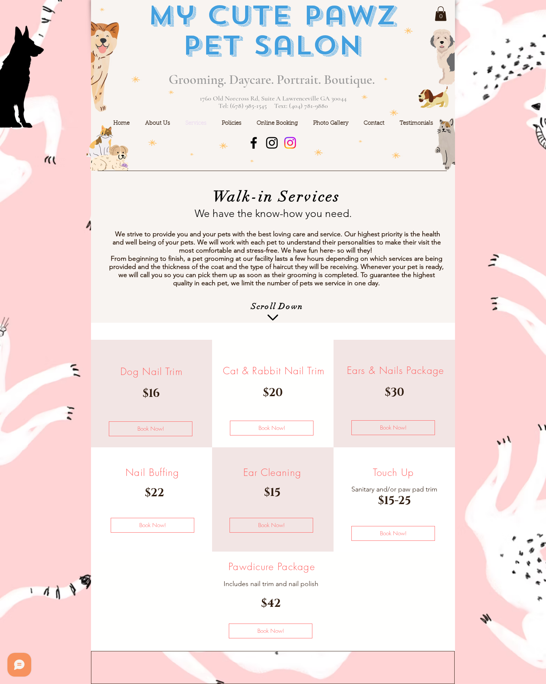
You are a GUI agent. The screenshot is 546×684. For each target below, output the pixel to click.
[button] (441, 13)
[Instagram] (272, 143)
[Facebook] (253, 143)
